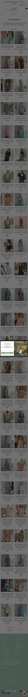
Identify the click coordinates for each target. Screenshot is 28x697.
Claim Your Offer (7, 352)
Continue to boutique (7, 354)
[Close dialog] (26, 341)
